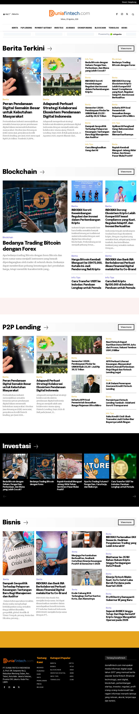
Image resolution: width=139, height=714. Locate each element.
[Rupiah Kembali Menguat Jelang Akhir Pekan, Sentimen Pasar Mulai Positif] (69, 466)
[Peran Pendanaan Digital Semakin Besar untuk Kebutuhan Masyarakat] (22, 76)
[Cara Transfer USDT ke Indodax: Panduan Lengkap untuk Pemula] (123, 466)
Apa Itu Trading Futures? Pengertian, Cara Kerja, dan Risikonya (96, 484)
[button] (132, 14)
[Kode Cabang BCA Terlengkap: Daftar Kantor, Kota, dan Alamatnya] (87, 577)
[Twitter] (127, 14)
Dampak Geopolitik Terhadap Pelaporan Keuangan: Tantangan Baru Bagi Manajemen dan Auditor (97, 132)
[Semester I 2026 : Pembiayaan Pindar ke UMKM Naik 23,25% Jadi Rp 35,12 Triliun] (87, 345)
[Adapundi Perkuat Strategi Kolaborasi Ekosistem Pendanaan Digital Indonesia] (62, 76)
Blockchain (117, 59)
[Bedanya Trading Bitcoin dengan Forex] (35, 207)
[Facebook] (117, 14)
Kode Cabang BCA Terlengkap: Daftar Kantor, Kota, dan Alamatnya (86, 596)
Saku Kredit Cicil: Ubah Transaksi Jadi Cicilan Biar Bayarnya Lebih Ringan (120, 419)
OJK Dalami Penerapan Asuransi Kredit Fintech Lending (119, 386)
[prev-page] (5, 496)
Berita (6, 99)
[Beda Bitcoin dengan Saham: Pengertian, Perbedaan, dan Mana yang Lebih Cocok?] (15, 466)
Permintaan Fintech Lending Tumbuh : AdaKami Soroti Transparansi (120, 403)
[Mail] (14, 687)
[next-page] (134, 496)
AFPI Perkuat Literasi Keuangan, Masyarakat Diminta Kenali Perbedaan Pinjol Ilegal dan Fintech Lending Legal (120, 367)
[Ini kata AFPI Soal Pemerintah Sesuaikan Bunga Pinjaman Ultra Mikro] (87, 384)
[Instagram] (122, 14)
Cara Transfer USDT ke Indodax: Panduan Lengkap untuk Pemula (86, 284)
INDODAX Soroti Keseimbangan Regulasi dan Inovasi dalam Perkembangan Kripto (97, 86)
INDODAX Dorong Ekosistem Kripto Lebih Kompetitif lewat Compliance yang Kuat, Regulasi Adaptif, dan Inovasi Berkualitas (123, 89)
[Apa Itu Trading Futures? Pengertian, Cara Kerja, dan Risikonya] (96, 466)
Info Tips (89, 59)
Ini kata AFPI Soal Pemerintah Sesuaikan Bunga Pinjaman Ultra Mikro (86, 403)
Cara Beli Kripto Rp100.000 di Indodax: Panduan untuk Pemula (120, 284)
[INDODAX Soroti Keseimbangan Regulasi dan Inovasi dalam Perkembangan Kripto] (87, 191)
